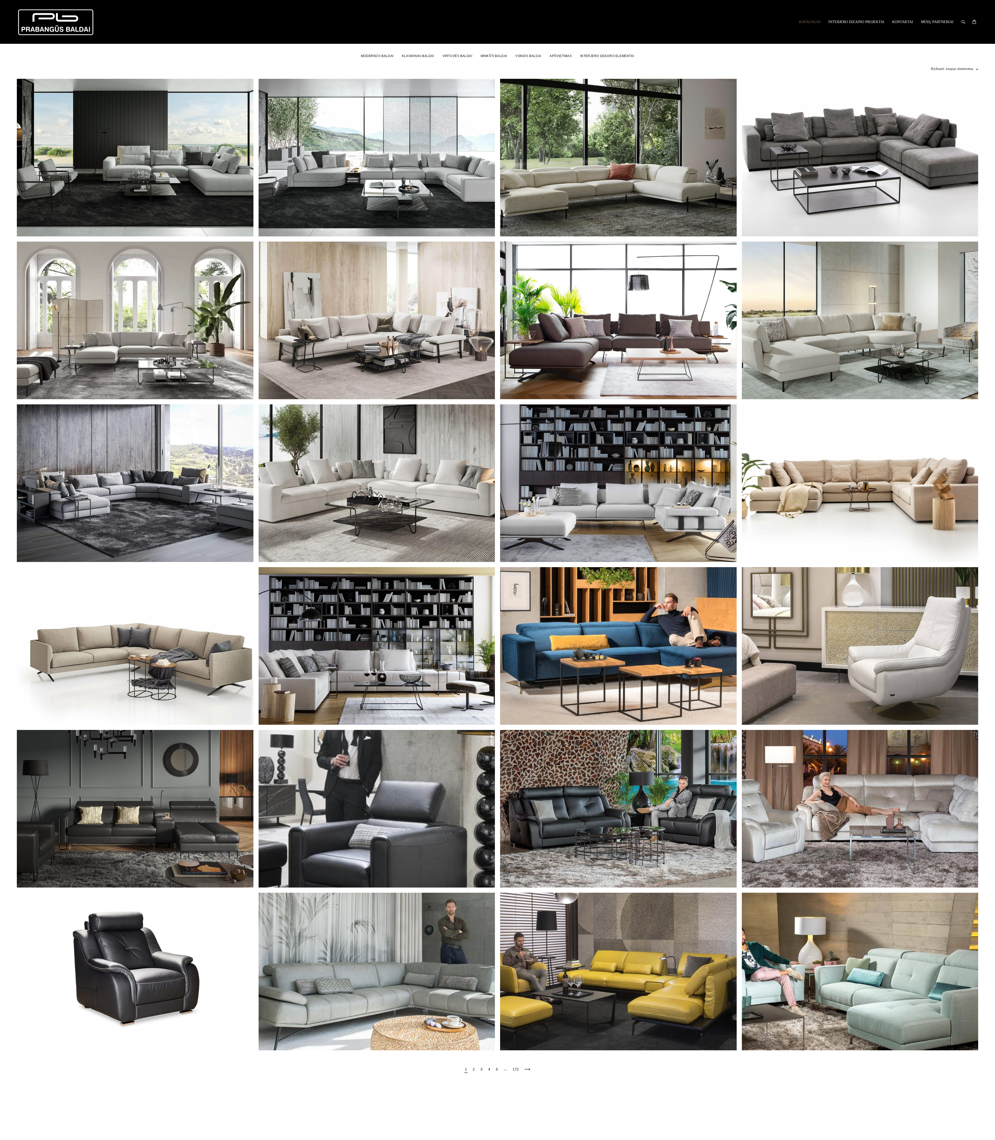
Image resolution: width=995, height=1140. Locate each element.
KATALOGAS (810, 22)
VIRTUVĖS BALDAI (457, 56)
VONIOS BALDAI (528, 56)
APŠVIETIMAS (561, 56)
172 (516, 1069)
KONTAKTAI (902, 22)
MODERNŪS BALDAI (377, 56)
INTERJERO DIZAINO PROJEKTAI (856, 22)
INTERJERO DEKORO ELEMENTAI (607, 56)
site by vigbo (27, 1128)
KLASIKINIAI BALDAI (418, 56)
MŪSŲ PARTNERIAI (937, 22)
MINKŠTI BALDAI (494, 56)
